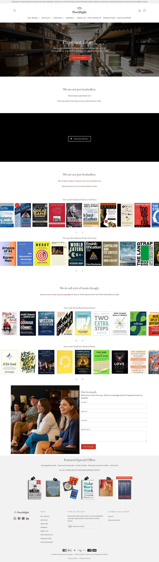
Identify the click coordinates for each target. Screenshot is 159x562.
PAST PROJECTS (94, 18)
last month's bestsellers (63, 294)
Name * (84, 402)
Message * (86, 429)
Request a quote (114, 520)
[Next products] (82, 232)
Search (110, 516)
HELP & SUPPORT (124, 18)
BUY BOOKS (33, 18)
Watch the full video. (81, 139)
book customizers (80, 96)
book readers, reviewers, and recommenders (80, 181)
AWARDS (70, 18)
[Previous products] (76, 232)
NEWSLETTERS (109, 18)
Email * (84, 411)
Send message (88, 446)
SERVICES (58, 18)
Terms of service (85, 558)
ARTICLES (46, 18)
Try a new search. (79, 58)
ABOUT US (81, 18)
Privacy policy (72, 558)
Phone (84, 420)
